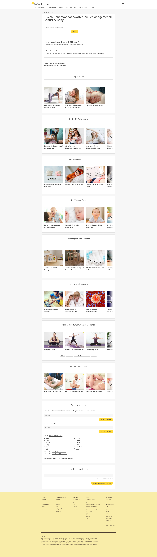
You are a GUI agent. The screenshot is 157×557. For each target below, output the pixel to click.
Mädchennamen (66, 411)
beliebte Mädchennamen (59, 454)
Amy (77, 445)
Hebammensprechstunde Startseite (55, 65)
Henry (47, 445)
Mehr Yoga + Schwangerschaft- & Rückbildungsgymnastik (79, 356)
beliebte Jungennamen (59, 452)
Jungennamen (77, 411)
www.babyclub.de (56, 538)
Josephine (79, 447)
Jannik (48, 447)
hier (100, 53)
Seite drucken (109, 518)
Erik (47, 449)
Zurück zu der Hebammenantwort (54, 63)
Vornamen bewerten (67, 458)
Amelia (78, 443)
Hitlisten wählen (52, 458)
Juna (77, 449)
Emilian (48, 443)
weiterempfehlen (109, 520)
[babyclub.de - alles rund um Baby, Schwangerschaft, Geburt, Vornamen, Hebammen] (40, 5)
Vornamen (57, 411)
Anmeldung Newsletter (110, 525)
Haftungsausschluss (60, 546)
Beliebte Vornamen (55, 436)
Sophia (78, 440)
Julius (47, 440)
